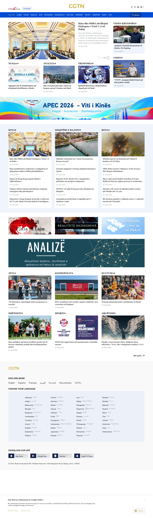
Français (33, 383)
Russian (83, 435)
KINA (11, 130)
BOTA (105, 130)
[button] (98, 57)
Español (22, 383)
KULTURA (108, 273)
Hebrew (56, 413)
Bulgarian (33, 413)
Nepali (81, 413)
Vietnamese (111, 432)
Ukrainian (110, 424)
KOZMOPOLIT (63, 273)
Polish (81, 420)
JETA (11, 273)
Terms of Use (25, 511)
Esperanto (33, 432)
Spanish (108, 405)
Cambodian (31, 416)
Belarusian (33, 405)
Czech (30, 424)
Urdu (106, 428)
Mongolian (83, 405)
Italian (56, 428)
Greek (57, 405)
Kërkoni (137, 15)
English (11, 383)
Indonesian (61, 424)
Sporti (59, 313)
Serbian (108, 397)
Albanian (31, 397)
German (57, 401)
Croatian (31, 420)
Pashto (81, 428)
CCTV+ (78, 383)
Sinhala (107, 401)
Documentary (65, 383)
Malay (84, 401)
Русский (52, 383)
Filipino (31, 435)
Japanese (57, 432)
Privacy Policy (13, 511)
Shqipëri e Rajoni (67, 130)
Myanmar (85, 409)
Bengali (30, 409)
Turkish (108, 420)
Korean (56, 435)
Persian (82, 416)
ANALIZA (48, 63)
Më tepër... (138, 356)
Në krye (12, 63)
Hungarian (58, 420)
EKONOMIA (85, 63)
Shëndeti (14, 313)
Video (117, 57)
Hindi (55, 416)
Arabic (30, 401)
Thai (106, 416)
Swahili (108, 409)
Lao (80, 397)
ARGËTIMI (108, 313)
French (57, 397)
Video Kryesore (124, 23)
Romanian (83, 432)
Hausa (56, 409)
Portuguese (84, 424)
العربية (42, 383)
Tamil (106, 413)
